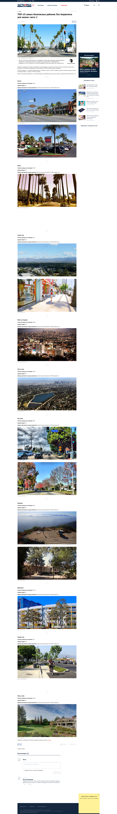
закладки (92, 0)
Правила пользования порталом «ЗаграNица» (28, 812)
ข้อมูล (33, 0)
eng (30, 0)
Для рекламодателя (42, 806)
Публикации (64, 5)
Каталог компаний (52, 5)
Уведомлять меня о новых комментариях (34, 770)
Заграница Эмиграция (24, 5)
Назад (20, 11)
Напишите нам (23, 806)
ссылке (49, 740)
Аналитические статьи (84, 72)
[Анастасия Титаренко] (71, 61)
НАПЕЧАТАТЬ (64, 744)
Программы (41, 5)
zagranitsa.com (21, 0)
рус (27, 0)
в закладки (72, 11)
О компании (31, 806)
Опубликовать (57, 772)
